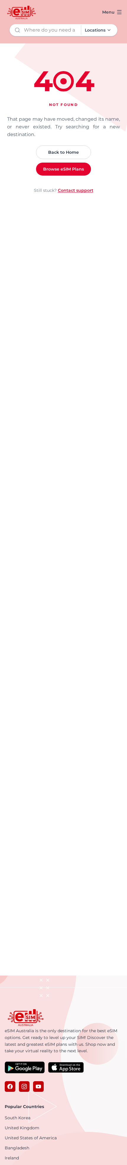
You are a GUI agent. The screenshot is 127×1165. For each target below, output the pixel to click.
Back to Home (63, 152)
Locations (95, 30)
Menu (108, 12)
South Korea (17, 1117)
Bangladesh (17, 1148)
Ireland (12, 1158)
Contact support (75, 190)
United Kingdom (22, 1127)
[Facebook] (10, 1086)
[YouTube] (38, 1086)
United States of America (31, 1138)
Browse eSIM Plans (63, 169)
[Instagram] (24, 1086)
